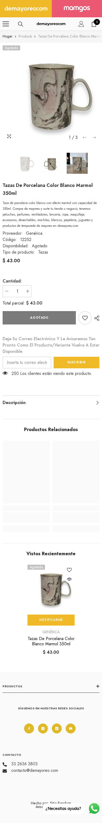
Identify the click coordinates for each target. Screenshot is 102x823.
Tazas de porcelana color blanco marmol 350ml (51, 641)
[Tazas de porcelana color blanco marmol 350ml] (51, 588)
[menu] (6, 24)
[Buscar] (21, 24)
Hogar (8, 36)
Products (25, 36)
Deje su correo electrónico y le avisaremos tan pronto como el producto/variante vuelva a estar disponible (51, 345)
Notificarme (51, 619)
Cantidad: (12, 281)
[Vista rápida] (69, 579)
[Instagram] (43, 728)
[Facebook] (29, 728)
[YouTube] (71, 728)
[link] (85, 317)
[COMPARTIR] (95, 318)
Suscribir (76, 362)
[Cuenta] (81, 24)
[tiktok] (57, 728)
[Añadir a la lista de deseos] (69, 570)
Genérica (34, 233)
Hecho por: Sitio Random (51, 803)
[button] (84, 137)
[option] (51, 94)
